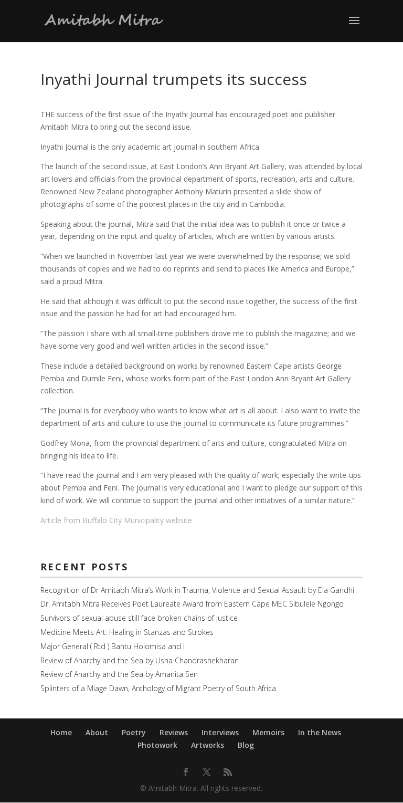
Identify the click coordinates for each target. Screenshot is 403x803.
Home (61, 732)
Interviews (220, 732)
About (97, 732)
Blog (246, 745)
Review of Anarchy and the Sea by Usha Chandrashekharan (139, 660)
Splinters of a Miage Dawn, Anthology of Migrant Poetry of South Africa (158, 688)
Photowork (157, 745)
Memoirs (268, 732)
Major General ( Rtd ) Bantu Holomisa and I (112, 646)
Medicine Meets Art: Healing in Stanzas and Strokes (127, 632)
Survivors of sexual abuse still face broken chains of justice (139, 618)
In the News (319, 732)
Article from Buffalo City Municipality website (116, 520)
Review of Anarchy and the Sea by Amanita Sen (119, 674)
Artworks (207, 745)
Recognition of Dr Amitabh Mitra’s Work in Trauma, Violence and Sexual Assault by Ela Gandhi (197, 590)
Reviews (174, 732)
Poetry (134, 732)
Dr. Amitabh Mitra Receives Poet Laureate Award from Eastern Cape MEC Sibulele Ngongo (192, 604)
